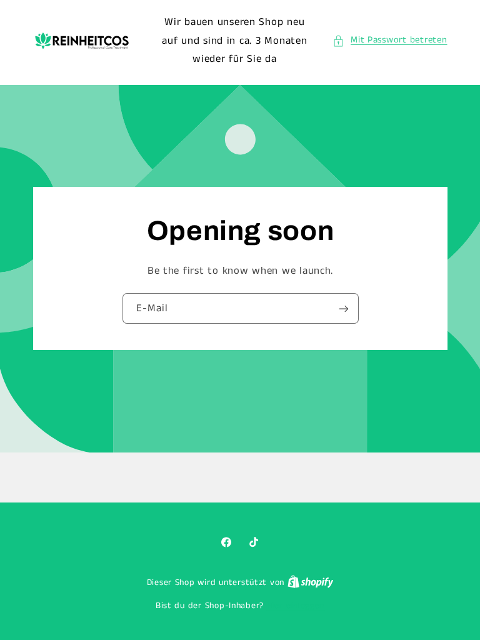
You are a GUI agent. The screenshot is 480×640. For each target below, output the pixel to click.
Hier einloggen (295, 606)
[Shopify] (311, 583)
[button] (390, 40)
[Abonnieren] (343, 309)
